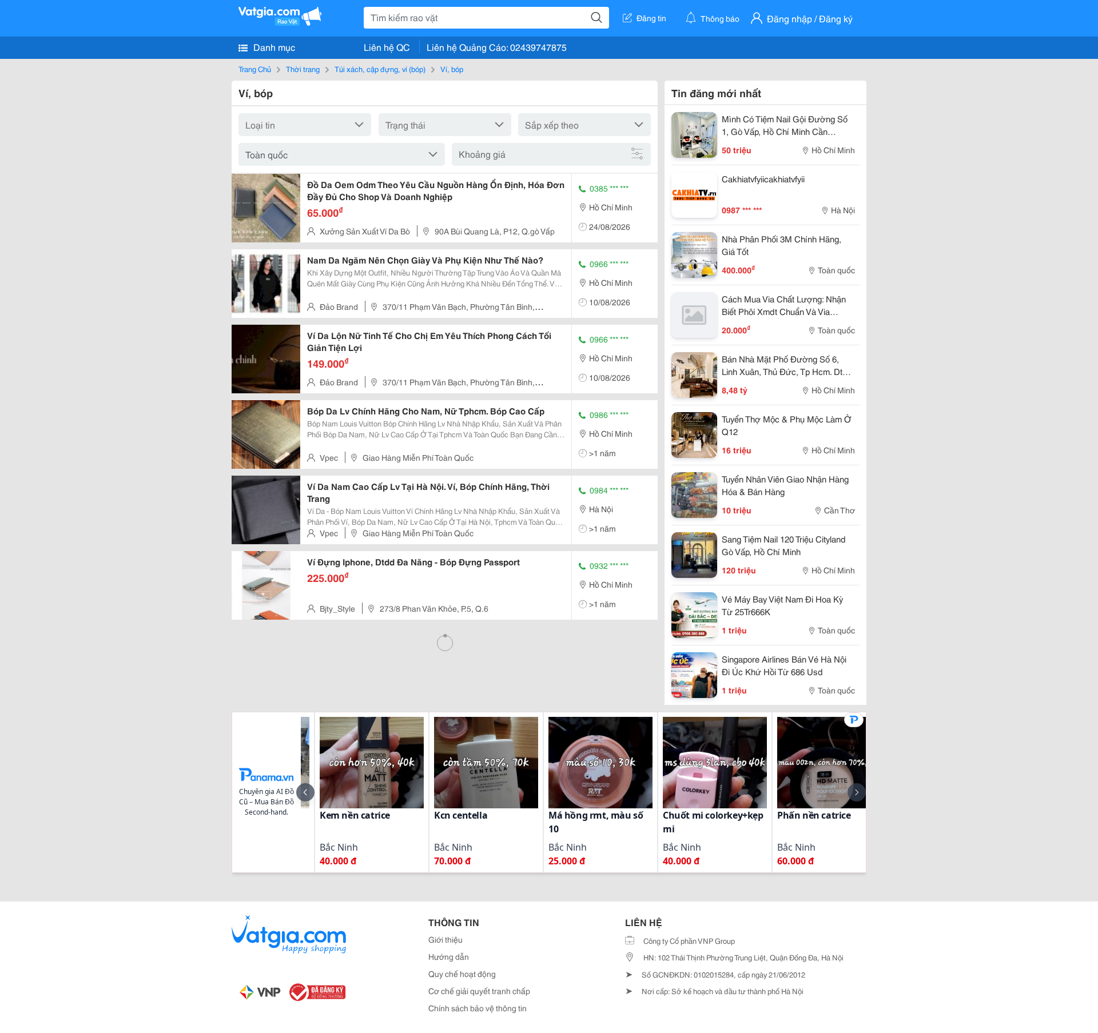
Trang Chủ (254, 68)
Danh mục (273, 46)
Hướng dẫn (448, 956)
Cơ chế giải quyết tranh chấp (479, 990)
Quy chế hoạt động (462, 973)
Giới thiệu (445, 939)
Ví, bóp (451, 68)
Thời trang (303, 68)
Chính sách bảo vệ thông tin (477, 1008)
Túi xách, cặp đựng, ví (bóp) (380, 68)
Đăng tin (651, 17)
